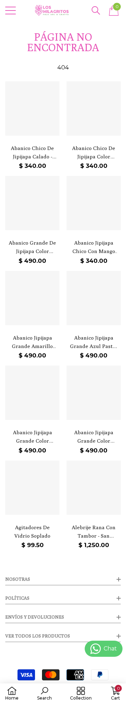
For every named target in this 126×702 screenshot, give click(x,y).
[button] (96, 10)
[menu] (10, 10)
